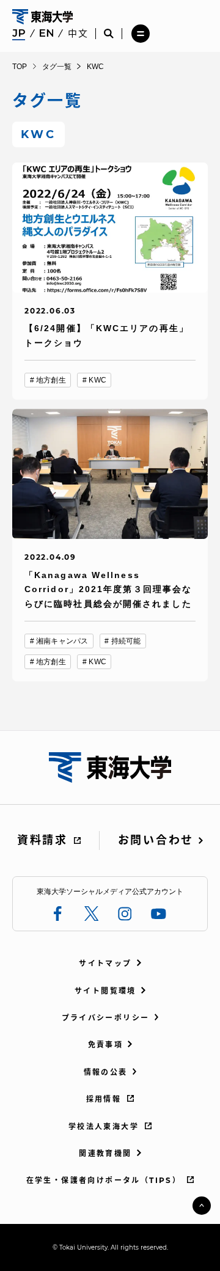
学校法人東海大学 (103, 1126)
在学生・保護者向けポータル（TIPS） (104, 1180)
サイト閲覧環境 (105, 990)
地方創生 (50, 380)
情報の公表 (106, 1072)
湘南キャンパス (62, 641)
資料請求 (42, 840)
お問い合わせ (156, 840)
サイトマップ (105, 963)
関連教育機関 (105, 1153)
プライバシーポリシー (106, 1017)
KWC (97, 380)
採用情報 (104, 1099)
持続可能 (126, 641)
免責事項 (105, 1044)
